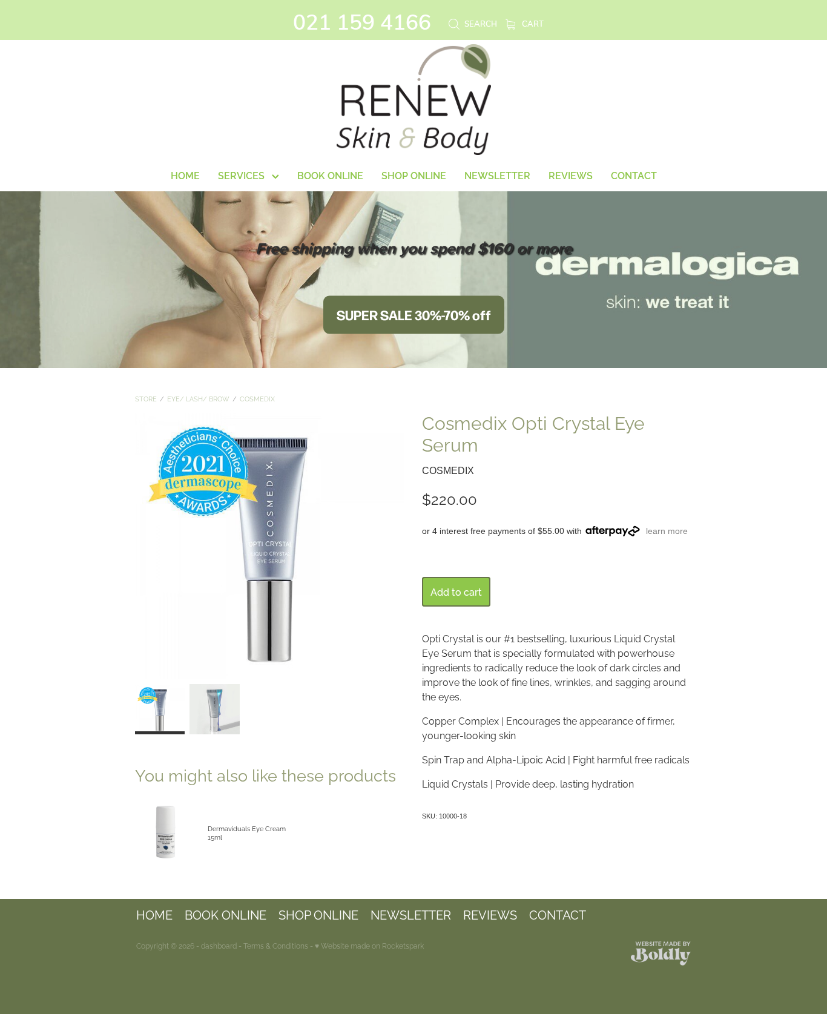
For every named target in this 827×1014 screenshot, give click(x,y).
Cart (532, 23)
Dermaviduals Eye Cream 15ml (247, 832)
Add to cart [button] (456, 591)
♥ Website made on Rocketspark (369, 945)
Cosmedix (257, 398)
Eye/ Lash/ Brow (198, 398)
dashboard (219, 945)
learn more (667, 531)
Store (146, 398)
